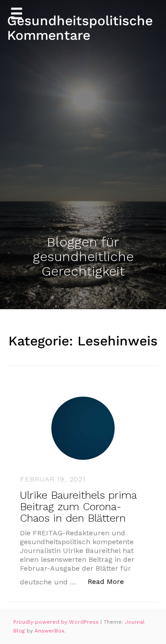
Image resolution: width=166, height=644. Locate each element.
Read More (110, 581)
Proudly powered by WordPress (56, 622)
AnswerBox (49, 631)
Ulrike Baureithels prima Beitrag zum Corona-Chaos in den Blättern (78, 507)
